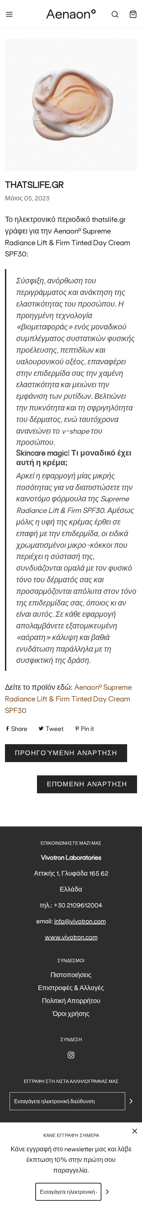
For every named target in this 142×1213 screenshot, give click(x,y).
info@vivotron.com (80, 921)
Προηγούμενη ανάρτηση (66, 753)
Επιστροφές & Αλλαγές (71, 987)
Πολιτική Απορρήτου (71, 1000)
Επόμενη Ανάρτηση (87, 784)
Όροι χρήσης (71, 1013)
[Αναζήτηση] (115, 14)
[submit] (131, 1101)
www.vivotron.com (71, 937)
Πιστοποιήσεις (71, 974)
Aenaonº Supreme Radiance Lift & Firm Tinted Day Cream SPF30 (68, 698)
